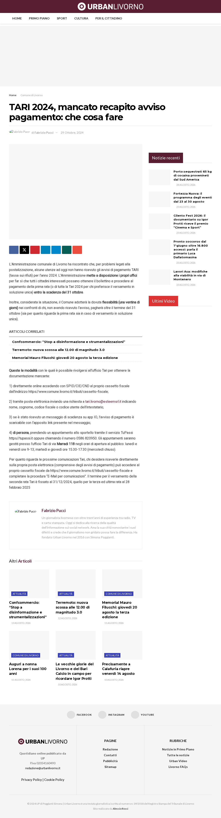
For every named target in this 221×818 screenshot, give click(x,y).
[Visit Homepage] (110, 6)
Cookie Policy (54, 780)
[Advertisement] (110, 56)
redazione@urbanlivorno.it (42, 768)
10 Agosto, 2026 (67, 684)
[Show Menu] (11, 6)
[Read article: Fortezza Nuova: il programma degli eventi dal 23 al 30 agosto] (159, 199)
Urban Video (178, 761)
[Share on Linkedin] (45, 250)
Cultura (81, 18)
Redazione (110, 749)
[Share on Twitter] (24, 250)
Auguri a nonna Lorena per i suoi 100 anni (27, 669)
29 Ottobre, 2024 (72, 132)
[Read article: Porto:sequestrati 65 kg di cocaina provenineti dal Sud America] (159, 177)
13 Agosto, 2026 (20, 622)
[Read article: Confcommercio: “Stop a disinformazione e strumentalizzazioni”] (29, 583)
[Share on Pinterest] (35, 250)
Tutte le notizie (178, 755)
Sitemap (110, 767)
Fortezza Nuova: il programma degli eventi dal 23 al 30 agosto (193, 197)
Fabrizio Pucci (44, 132)
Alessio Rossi (120, 808)
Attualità (19, 593)
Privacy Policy (31, 780)
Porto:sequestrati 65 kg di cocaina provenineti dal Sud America (193, 175)
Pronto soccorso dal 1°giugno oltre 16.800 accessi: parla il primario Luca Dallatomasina (191, 249)
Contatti (110, 755)
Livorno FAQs (178, 767)
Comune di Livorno (32, 95)
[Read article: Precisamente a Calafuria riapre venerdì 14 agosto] (122, 645)
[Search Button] (210, 6)
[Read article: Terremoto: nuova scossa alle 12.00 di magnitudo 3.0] (76, 583)
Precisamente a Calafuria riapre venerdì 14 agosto (118, 669)
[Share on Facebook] (14, 250)
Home (17, 18)
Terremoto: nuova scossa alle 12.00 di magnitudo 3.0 (58, 350)
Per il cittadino (108, 18)
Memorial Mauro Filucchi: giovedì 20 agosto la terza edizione (65, 358)
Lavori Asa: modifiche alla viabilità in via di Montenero (190, 275)
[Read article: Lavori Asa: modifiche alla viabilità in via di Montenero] (159, 277)
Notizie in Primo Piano (178, 749)
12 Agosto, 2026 (67, 618)
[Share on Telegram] (56, 250)
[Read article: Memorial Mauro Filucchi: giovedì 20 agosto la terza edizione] (122, 583)
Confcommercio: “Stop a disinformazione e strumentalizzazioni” (68, 342)
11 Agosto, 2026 (113, 622)
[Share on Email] (77, 250)
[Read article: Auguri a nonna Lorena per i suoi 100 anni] (29, 645)
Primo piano (39, 18)
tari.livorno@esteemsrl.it (103, 401)
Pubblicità (110, 761)
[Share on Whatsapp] (66, 250)
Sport (62, 18)
